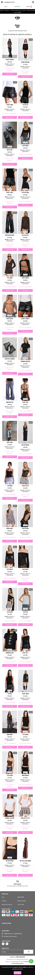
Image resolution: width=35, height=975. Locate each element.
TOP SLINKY (10, 775)
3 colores (25, 142)
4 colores (9, 772)
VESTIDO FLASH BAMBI (25, 861)
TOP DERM (9, 486)
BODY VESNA (25, 528)
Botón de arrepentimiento (18, 963)
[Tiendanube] (17, 957)
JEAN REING (10, 734)
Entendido (17, 973)
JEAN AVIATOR (9, 402)
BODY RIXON (9, 319)
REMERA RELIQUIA (25, 361)
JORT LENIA (10, 442)
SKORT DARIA (25, 694)
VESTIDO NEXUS (25, 445)
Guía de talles (21, 904)
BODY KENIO (25, 569)
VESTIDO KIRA (25, 192)
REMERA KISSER (10, 653)
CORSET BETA (25, 486)
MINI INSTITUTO (25, 818)
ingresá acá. (27, 961)
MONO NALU (9, 528)
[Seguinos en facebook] (7, 943)
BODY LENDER (25, 278)
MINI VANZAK (25, 775)
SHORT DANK (9, 105)
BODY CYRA (25, 402)
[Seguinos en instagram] (3, 943)
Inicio (3, 897)
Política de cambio (22, 901)
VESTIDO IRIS (25, 235)
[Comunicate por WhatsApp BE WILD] (31, 961)
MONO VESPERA (25, 62)
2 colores (25, 58)
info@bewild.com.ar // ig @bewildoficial (13, 933)
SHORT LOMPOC (25, 319)
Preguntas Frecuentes (7, 904)
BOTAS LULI (10, 150)
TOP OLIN (25, 612)
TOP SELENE (10, 612)
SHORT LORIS (9, 192)
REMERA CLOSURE (9, 818)
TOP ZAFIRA (25, 734)
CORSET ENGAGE (10, 59)
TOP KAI (10, 694)
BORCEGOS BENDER (10, 359)
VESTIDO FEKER (9, 861)
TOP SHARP (10, 278)
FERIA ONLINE (21, 897)
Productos (4, 901)
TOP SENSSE (10, 569)
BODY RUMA (25, 145)
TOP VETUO (25, 105)
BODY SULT (25, 653)
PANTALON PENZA (9, 235)
